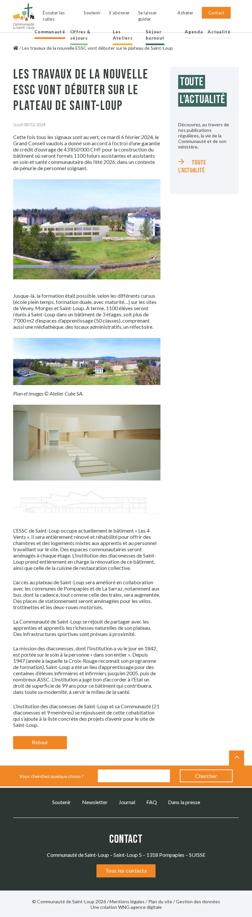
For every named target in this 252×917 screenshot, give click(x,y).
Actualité (219, 31)
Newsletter (95, 802)
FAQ (151, 802)
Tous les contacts (126, 870)
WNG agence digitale (140, 907)
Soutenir (92, 12)
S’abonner (119, 12)
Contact (216, 12)
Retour (40, 742)
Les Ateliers (123, 35)
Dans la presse (184, 802)
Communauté (49, 31)
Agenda (194, 31)
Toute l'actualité (192, 166)
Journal (127, 802)
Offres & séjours (80, 35)
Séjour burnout (155, 35)
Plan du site (160, 901)
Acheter (186, 12)
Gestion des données (198, 901)
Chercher (206, 776)
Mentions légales (127, 901)
